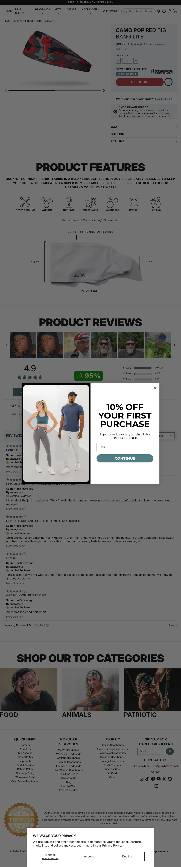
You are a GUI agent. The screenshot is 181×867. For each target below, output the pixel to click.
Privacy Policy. (112, 845)
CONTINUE (125, 458)
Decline (127, 856)
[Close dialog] (155, 388)
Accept (89, 856)
